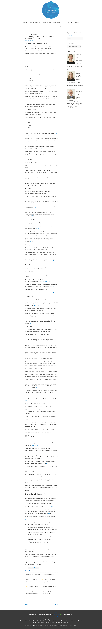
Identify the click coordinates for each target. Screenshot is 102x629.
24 (36, 228)
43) (38, 316)
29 (51, 249)
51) (54, 358)
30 (53, 249)
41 (37, 305)
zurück (26, 604)
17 (38, 185)
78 (52, 506)
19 (37, 202)
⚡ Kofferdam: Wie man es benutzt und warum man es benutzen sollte (49, 587)
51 (46, 340)
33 (53, 260)
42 (38, 305)
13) (26, 156)
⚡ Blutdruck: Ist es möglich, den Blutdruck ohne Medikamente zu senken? (48, 581)
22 (35, 207)
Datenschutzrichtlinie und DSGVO (57, 619)
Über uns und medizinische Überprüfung (40, 619)
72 (45, 476)
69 (37, 445)
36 (46, 281)
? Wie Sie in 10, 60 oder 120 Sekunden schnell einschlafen (31, 580)
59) (26, 400)
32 (51, 260)
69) (41, 458)
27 (41, 228)
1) (43, 50)
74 (49, 476)
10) (29, 141)
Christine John (72, 35)
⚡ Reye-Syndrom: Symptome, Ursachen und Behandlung (48, 575)
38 (49, 281)
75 (50, 476)
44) (31, 323)
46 (38, 340)
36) (54, 286)
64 (29, 419)
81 (56, 518)
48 (41, 340)
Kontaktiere (68, 619)
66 (32, 445)
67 (33, 445)
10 (25, 135)
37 (48, 281)
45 (37, 340)
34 (43, 281)
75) (30, 490)
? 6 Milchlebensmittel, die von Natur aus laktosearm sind (33, 575)
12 (28, 135)
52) (54, 365)
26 (39, 228)
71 (44, 476)
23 (32, 215)
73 (47, 476)
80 (49, 513)
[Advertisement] (75, 131)
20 (39, 202)
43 (40, 305)
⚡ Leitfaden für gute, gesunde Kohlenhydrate (32, 587)
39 (34, 305)
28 (49, 249)
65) (33, 426)
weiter (57, 604)
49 (43, 340)
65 (31, 419)
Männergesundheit (29, 40)
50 (45, 340)
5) (25, 99)
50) (26, 349)
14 (34, 174)
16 (36, 185)
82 (25, 519)
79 (48, 513)
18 (39, 185)
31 (37, 256)
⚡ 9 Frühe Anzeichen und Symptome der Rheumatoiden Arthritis (32, 593)
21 (41, 202)
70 (46, 463)
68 (35, 445)
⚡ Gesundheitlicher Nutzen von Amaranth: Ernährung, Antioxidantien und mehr (48, 593)
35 (45, 281)
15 (36, 174)
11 (39, 148)
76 (49, 506)
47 (40, 340)
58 (30, 394)
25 (38, 228)
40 (35, 305)
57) (36, 387)
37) (54, 292)
